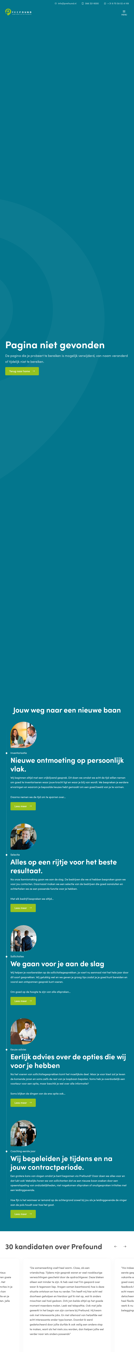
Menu (124, 14)
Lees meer (21, 806)
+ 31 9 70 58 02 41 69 (118, 3)
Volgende (125, 1246)
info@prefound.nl (67, 3)
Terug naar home (19, 371)
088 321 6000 (92, 3)
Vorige (116, 1246)
